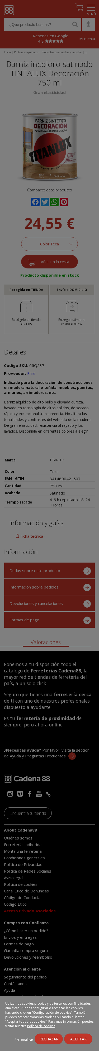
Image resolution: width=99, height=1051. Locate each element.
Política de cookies (41, 1026)
